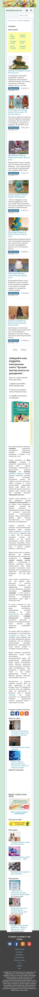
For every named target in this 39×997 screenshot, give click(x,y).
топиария (12, 695)
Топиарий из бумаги (23, 35)
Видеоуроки (19, 954)
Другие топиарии (13, 47)
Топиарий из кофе (13, 42)
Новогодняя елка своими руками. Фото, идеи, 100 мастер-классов (17, 112)
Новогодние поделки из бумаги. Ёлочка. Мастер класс (17, 234)
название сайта (14, 10)
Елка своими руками (12, 36)
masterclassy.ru (14, 614)
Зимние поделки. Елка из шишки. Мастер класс (18, 196)
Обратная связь (19, 949)
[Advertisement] (23, 135)
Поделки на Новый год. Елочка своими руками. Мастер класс (17, 323)
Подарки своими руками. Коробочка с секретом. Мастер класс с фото (19, 927)
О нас (19, 963)
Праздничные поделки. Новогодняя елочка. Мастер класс (18, 157)
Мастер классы (19, 957)
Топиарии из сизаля (23, 47)
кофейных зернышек (16, 473)
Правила (19, 965)
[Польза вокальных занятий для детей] (19, 737)
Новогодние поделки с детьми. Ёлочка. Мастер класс (17, 275)
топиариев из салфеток (17, 635)
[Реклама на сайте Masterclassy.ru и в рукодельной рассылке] (19, 825)
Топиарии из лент (23, 42)
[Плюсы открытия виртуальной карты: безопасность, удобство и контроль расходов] (19, 750)
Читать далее (13, 88)
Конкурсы (19, 952)
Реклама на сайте (19, 960)
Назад (15, 350)
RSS (19, 968)
